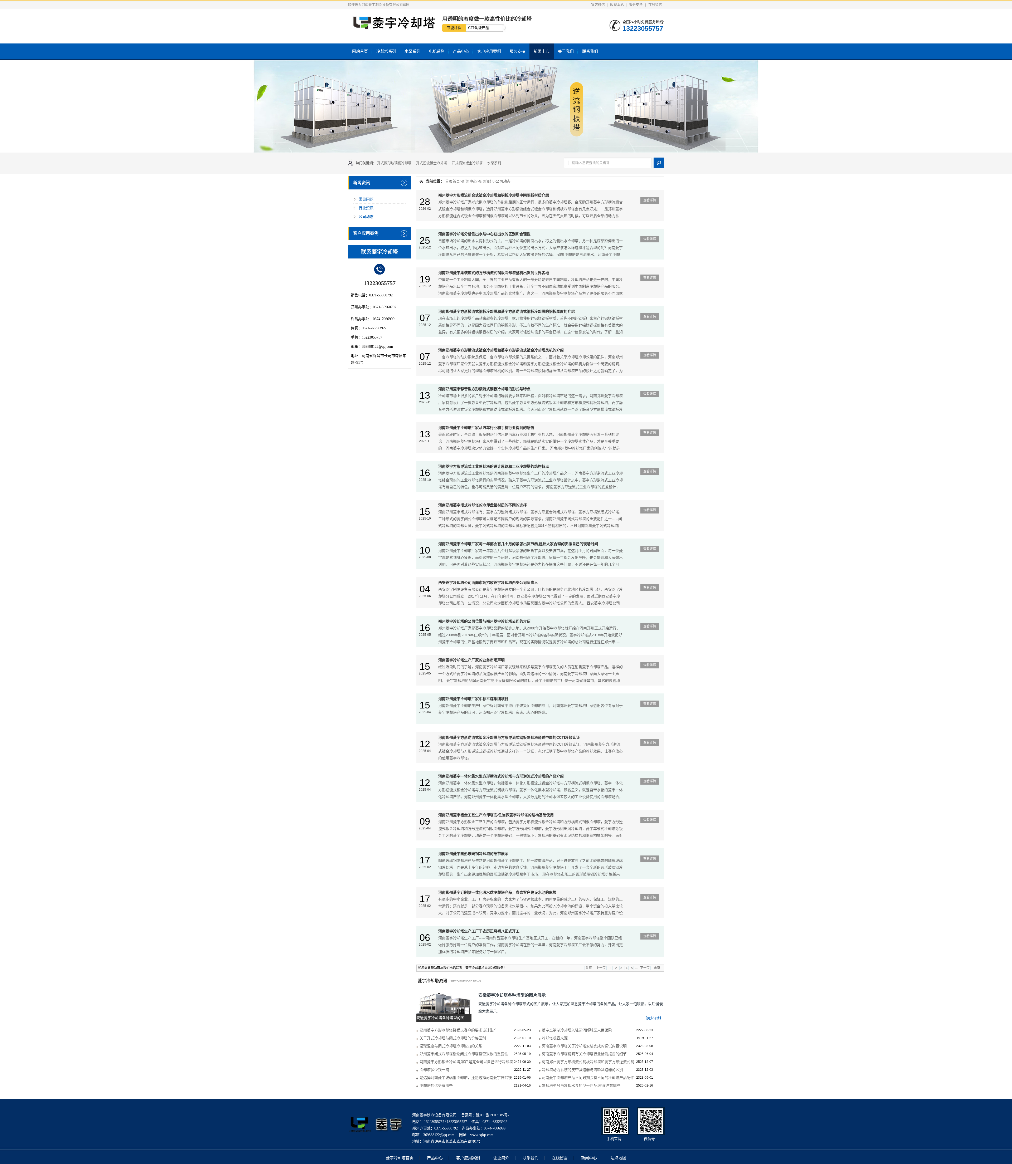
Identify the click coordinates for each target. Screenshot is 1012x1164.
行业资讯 (366, 208)
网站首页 (360, 51)
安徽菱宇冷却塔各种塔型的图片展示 (512, 995)
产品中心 (461, 51)
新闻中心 (541, 51)
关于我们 (566, 51)
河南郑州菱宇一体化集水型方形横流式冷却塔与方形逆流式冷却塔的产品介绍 (501, 776)
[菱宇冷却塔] (375, 1136)
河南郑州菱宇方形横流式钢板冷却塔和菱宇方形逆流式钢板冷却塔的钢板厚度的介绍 (506, 311)
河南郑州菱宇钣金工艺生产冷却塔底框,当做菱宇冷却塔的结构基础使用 (496, 815)
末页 (657, 968)
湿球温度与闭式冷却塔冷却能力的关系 (451, 1046)
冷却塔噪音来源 (555, 1038)
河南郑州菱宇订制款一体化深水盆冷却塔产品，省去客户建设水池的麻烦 (497, 892)
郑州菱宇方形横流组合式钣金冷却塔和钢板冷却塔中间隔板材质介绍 (493, 195)
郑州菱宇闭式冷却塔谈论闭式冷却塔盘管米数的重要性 (464, 1054)
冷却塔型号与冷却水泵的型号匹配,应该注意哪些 (581, 1085)
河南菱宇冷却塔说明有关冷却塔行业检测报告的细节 (584, 1054)
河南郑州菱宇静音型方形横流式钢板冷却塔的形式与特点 (484, 389)
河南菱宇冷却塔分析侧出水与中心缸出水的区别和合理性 (484, 234)
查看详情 (649, 200)
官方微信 (598, 5)
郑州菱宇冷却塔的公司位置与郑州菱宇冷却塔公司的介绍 (484, 621)
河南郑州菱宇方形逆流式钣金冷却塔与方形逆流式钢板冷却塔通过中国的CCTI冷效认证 (509, 737)
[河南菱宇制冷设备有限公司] (392, 27)
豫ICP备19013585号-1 (493, 1115)
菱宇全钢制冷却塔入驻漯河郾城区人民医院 (577, 1030)
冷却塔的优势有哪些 (436, 1085)
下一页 (645, 968)
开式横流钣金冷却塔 (467, 163)
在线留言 (655, 5)
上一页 (601, 968)
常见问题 (366, 199)
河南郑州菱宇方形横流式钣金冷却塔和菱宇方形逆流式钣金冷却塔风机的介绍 (501, 350)
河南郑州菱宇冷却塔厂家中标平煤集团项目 (473, 699)
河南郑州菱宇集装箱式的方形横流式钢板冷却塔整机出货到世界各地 (493, 273)
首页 (449, 181)
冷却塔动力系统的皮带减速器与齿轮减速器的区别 (582, 1070)
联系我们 (590, 51)
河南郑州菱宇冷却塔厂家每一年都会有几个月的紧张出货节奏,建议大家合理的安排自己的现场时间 (518, 544)
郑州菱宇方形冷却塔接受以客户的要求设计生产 (458, 1030)
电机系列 (437, 51)
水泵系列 (412, 51)
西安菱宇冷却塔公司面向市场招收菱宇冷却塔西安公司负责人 (488, 582)
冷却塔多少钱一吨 (434, 1070)
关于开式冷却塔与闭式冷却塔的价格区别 (453, 1038)
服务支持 (636, 5)
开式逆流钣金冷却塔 (431, 163)
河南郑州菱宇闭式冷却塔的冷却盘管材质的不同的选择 (482, 505)
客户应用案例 (489, 51)
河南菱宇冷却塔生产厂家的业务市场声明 (471, 660)
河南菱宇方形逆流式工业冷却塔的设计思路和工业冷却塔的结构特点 (493, 466)
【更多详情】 (653, 1018)
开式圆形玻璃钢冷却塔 (394, 163)
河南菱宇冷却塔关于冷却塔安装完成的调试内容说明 (584, 1046)
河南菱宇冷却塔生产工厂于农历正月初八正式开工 (478, 931)
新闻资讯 (361, 182)
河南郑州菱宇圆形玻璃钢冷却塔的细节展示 (473, 854)
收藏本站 (617, 5)
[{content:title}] (506, 106)
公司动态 (366, 216)
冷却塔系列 (386, 51)
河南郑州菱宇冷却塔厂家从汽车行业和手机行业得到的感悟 (486, 428)
